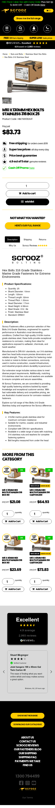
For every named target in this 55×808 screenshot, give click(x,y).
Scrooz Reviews (30, 245)
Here (42, 5)
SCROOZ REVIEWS (27, 745)
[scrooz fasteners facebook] (21, 782)
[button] (3, 671)
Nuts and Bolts (17, 54)
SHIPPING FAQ (27, 757)
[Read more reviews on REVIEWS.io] (27, 640)
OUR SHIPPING (28, 753)
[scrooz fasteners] (13, 10)
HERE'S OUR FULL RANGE (27, 225)
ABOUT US (27, 737)
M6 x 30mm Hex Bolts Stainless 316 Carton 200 (40, 492)
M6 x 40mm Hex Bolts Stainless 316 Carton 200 (40, 560)
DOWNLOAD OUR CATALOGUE (27, 725)
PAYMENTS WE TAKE (27, 761)
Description (12, 239)
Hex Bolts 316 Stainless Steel (16, 57)
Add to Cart (14, 521)
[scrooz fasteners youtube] (34, 782)
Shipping (28, 239)
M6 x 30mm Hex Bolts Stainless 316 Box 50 (12, 492)
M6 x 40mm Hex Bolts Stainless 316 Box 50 (12, 560)
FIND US (27, 765)
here (31, 168)
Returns (42, 239)
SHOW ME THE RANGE (27, 716)
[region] (27, 672)
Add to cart (28, 193)
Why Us (12, 245)
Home (5, 54)
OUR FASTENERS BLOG (27, 749)
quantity (18, 513)
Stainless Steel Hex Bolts (36, 54)
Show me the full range (28, 18)
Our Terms (27, 798)
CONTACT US (27, 741)
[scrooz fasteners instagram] (27, 782)
